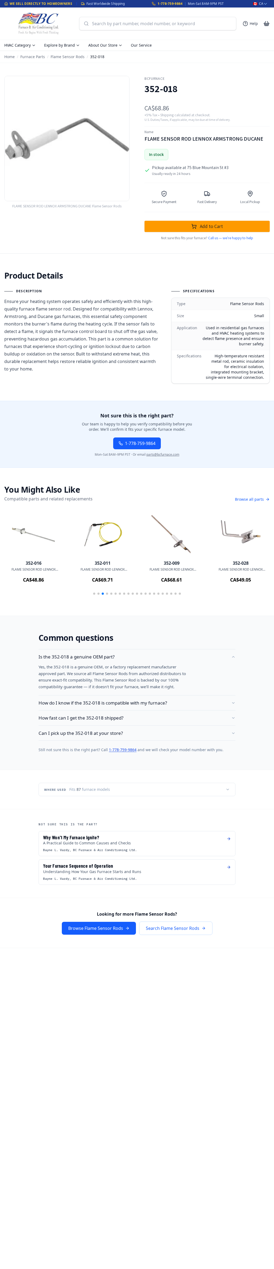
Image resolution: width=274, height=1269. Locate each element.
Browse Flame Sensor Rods (95, 928)
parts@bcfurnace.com (162, 454)
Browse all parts (249, 499)
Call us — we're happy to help (230, 237)
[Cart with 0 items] (266, 23)
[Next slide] (258, 555)
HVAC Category (17, 45)
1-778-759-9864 (170, 3)
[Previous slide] (16, 555)
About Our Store (102, 45)
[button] (94, 594)
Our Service (141, 45)
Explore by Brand (59, 45)
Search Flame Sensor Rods (172, 928)
